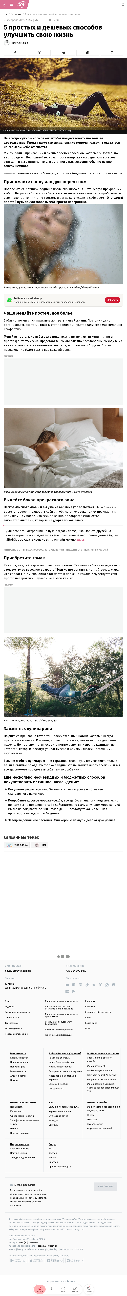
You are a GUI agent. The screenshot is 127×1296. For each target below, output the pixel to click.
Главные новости (19, 1057)
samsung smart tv (74, 1260)
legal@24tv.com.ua (47, 1246)
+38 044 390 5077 (76, 970)
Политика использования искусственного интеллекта (59, 1008)
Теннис (53, 1157)
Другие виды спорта (60, 1166)
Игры (87, 1029)
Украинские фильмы (60, 1111)
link (67, 985)
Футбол (53, 1153)
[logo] (21, 4)
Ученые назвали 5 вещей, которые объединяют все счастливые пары (70, 173)
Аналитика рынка (19, 1148)
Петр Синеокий (19, 43)
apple (36, 1260)
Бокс (51, 1148)
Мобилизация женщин (99, 1070)
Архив (88, 1018)
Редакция (10, 1007)
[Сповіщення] (123, 5)
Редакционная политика (17, 1012)
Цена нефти (16, 1106)
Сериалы (53, 1124)
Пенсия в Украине (20, 1133)
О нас (7, 1001)
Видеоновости (18, 1071)
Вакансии (90, 1007)
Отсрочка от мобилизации (101, 1079)
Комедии (53, 1120)
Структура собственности (98, 1012)
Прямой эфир (17, 1066)
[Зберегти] (112, 53)
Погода (14, 1080)
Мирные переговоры (60, 1066)
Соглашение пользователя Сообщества (58, 1023)
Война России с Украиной (65, 1053)
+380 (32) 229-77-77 (28, 1242)
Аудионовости (18, 1075)
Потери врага (56, 1088)
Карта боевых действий (62, 1062)
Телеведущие (12, 1023)
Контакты (90, 1001)
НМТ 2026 (92, 1119)
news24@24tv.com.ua (18, 970)
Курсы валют (17, 1111)
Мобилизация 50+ (96, 1065)
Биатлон (53, 1162)
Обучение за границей (99, 1128)
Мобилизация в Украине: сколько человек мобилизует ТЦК (103, 1088)
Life (6, 14)
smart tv (55, 1260)
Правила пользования (16, 1034)
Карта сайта (91, 1023)
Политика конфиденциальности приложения (61, 1015)
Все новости (18, 1053)
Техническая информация (58, 1035)
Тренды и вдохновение (22, 1157)
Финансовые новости (22, 1115)
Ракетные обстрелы (59, 1057)
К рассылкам (105, 1186)
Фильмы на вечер (58, 1115)
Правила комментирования (59, 1030)
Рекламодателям (13, 1029)
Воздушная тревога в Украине (65, 1071)
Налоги (14, 1128)
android (18, 1260)
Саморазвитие (95, 1124)
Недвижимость (19, 1144)
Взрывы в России (58, 1084)
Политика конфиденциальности (61, 1001)
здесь (81, 540)
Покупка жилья (18, 1153)
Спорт (52, 1144)
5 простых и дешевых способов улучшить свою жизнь (53, 14)
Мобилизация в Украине (103, 1053)
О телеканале (12, 1018)
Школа (91, 1115)
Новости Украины (20, 1062)
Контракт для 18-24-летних (102, 1074)
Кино (52, 1102)
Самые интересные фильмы (64, 1106)
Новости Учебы (97, 1102)
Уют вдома (16, 14)
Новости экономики (23, 1102)
